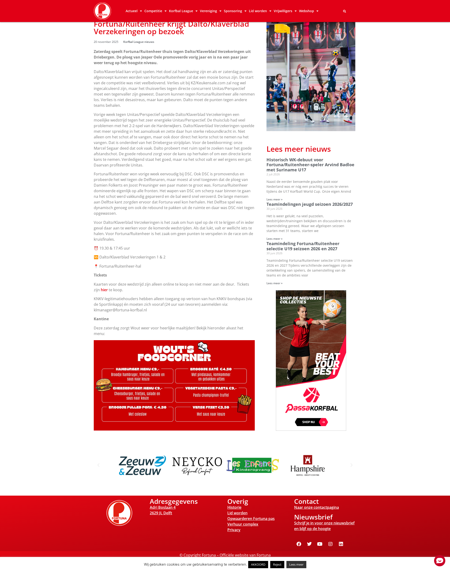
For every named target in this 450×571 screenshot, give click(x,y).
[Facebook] (299, 544)
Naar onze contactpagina (316, 507)
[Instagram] (330, 544)
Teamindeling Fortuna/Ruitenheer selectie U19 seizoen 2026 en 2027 (302, 246)
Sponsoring (233, 11)
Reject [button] (277, 564)
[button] (344, 11)
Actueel (132, 11)
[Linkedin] (341, 544)
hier (104, 289)
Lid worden (258, 11)
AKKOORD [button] (258, 564)
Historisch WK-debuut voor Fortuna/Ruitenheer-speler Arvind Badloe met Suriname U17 (310, 165)
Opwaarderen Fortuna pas (251, 518)
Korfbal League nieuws (138, 42)
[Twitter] (309, 544)
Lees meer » (274, 199)
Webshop (306, 11)
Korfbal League (181, 11)
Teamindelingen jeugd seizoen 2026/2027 (309, 204)
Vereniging (208, 11)
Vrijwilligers (283, 11)
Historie (234, 507)
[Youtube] (320, 544)
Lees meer (296, 564)
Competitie (153, 11)
